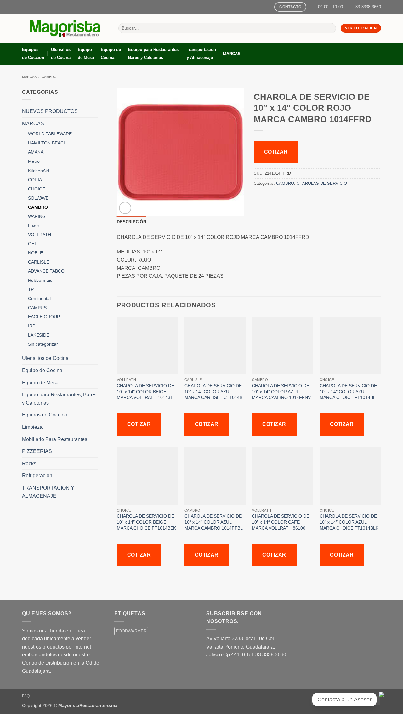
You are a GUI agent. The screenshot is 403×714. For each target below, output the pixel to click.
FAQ (26, 696)
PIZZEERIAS (37, 451)
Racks (29, 463)
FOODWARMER (131, 631)
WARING (37, 216)
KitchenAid (38, 170)
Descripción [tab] (131, 221)
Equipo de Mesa (86, 53)
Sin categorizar (43, 344)
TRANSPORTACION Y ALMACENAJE (48, 492)
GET (32, 243)
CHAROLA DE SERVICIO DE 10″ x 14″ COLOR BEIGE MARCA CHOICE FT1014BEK (146, 521)
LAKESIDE (38, 334)
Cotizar (276, 152)
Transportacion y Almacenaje (201, 53)
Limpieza (32, 427)
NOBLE (35, 252)
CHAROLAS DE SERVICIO (322, 183)
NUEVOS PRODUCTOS (50, 111)
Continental (39, 298)
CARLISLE (38, 261)
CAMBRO (49, 77)
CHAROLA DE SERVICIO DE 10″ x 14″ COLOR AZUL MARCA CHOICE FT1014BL (348, 391)
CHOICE (36, 188)
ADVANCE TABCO (46, 271)
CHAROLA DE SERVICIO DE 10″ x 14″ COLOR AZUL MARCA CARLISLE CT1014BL (214, 391)
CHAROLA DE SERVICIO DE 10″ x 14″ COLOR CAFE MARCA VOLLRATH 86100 (280, 521)
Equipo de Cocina (111, 53)
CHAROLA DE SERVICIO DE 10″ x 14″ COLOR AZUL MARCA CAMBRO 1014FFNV (281, 391)
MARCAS (232, 53)
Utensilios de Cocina (61, 53)
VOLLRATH (39, 234)
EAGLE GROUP (44, 316)
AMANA (35, 152)
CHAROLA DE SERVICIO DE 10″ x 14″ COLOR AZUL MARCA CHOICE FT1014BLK (349, 521)
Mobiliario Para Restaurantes (54, 439)
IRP (31, 325)
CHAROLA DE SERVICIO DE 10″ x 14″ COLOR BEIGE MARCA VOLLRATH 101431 (145, 391)
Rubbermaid (40, 280)
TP (31, 289)
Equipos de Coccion (33, 53)
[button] (125, 208)
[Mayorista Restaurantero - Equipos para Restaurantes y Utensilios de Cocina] (65, 28)
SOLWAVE (38, 198)
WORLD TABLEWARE (50, 133)
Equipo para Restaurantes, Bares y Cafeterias (154, 53)
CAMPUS (37, 307)
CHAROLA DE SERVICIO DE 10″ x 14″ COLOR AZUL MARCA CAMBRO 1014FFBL (213, 521)
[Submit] (330, 28)
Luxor (33, 225)
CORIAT (36, 179)
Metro (34, 161)
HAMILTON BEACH (47, 142)
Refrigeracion (37, 475)
